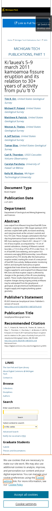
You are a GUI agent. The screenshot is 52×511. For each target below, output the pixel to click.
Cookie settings (26, 504)
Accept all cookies (26, 495)
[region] (26, 483)
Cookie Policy (16, 484)
